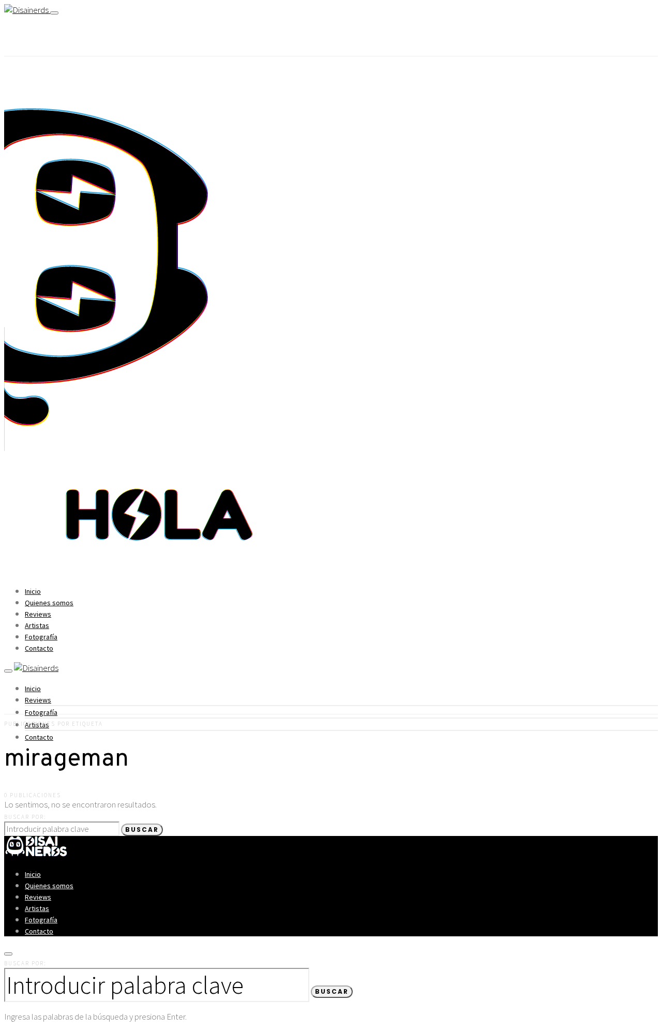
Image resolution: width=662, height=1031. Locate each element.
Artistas (37, 625)
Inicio (33, 591)
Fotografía (41, 636)
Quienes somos (49, 602)
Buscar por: (25, 816)
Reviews (38, 614)
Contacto (39, 648)
